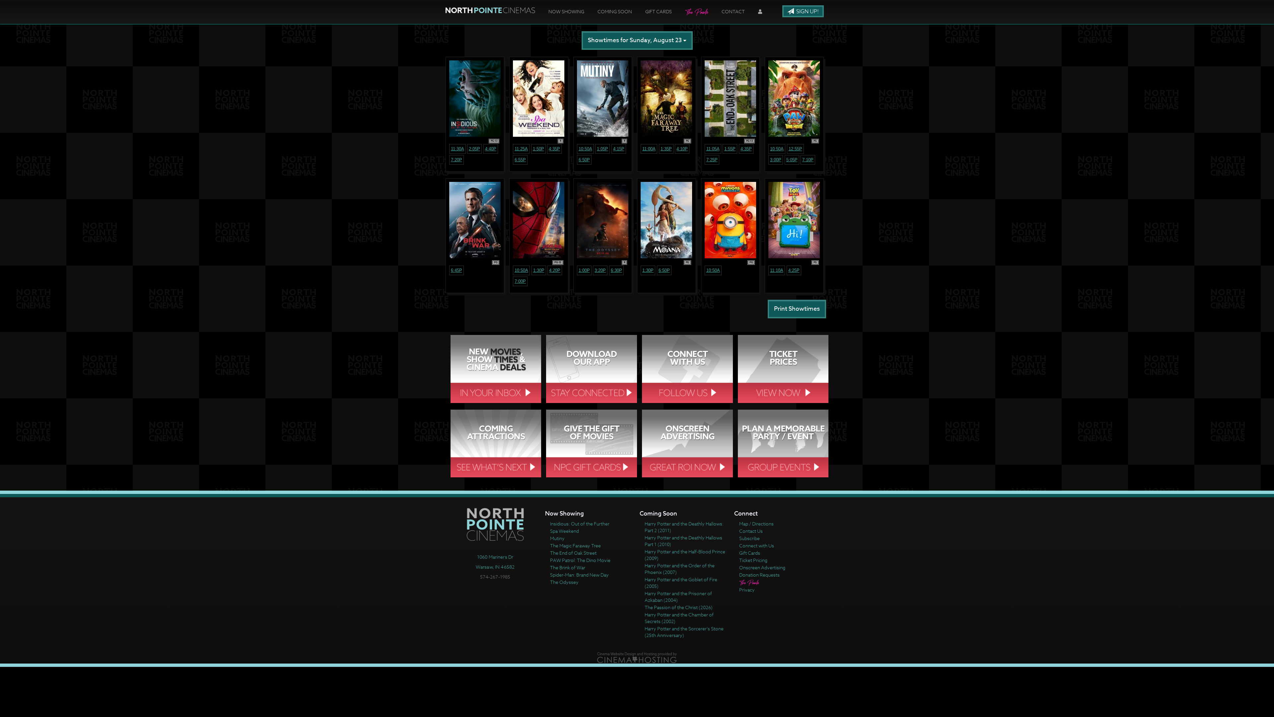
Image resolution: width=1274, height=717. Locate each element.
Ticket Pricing (753, 560)
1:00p (584, 270)
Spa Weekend (564, 531)
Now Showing (566, 11)
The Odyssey (564, 582)
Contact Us (751, 531)
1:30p (538, 270)
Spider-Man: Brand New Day (579, 575)
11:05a (713, 148)
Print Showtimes (797, 308)
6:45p (456, 270)
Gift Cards (658, 11)
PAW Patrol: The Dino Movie (580, 560)
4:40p (490, 148)
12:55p (795, 148)
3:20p (600, 270)
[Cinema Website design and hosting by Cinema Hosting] (637, 657)
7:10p (808, 159)
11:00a (649, 148)
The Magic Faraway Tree (575, 545)
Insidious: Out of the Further (579, 523)
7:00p (520, 281)
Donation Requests (759, 575)
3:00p (775, 159)
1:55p (730, 148)
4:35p (554, 148)
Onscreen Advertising (762, 567)
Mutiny (557, 538)
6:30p (616, 270)
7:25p (712, 159)
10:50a (585, 148)
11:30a (457, 148)
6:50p (584, 159)
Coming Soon (615, 11)
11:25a (521, 148)
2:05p (474, 148)
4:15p (618, 148)
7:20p (456, 159)
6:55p (520, 159)
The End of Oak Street (573, 553)
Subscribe (749, 538)
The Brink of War (567, 567)
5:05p (792, 159)
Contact (733, 11)
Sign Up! (807, 12)
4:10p (682, 148)
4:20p (554, 270)
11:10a (776, 270)
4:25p (794, 270)
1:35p (666, 148)
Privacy (747, 590)
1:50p (538, 148)
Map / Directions (756, 523)
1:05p (602, 148)
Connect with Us (756, 545)
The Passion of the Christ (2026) (679, 607)
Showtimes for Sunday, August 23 (635, 40)
